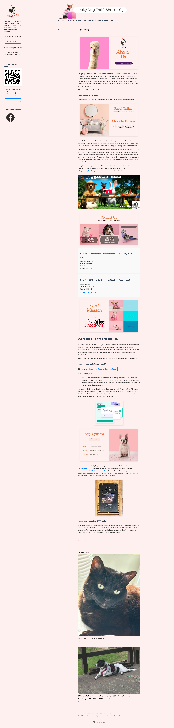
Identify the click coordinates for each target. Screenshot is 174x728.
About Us (61, 21)
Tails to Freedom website (115, 473)
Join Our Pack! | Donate (74, 21)
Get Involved (89, 21)
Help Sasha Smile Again (91, 638)
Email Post (85, 541)
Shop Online (109, 21)
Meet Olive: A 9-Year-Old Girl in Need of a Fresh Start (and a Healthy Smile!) (105, 697)
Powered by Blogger (101, 722)
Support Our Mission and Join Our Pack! (102, 369)
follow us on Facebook (100, 471)
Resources (99, 21)
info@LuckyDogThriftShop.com (91, 293)
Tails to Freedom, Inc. (122, 74)
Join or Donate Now (13, 100)
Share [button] (60, 29)
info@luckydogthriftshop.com (88, 171)
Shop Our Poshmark (12, 42)
